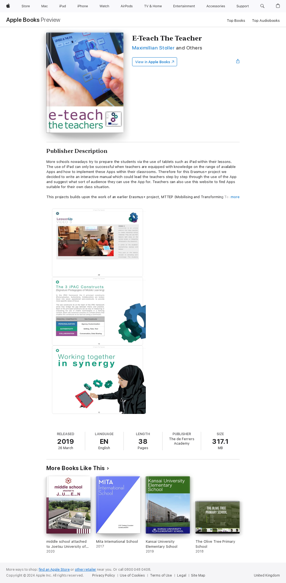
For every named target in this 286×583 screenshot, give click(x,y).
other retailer (85, 570)
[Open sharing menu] (238, 62)
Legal (181, 575)
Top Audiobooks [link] (266, 20)
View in (152, 62)
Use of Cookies (132, 575)
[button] (262, 6)
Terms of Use (161, 575)
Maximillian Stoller (153, 48)
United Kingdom (267, 575)
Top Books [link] (236, 20)
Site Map (198, 575)
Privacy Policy (103, 575)
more (235, 197)
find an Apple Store (54, 570)
